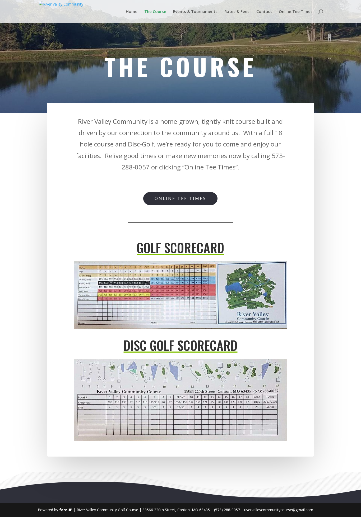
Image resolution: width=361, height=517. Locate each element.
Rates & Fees (236, 12)
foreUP (65, 509)
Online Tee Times (296, 12)
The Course (155, 12)
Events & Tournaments (195, 12)
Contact (264, 12)
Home (131, 12)
